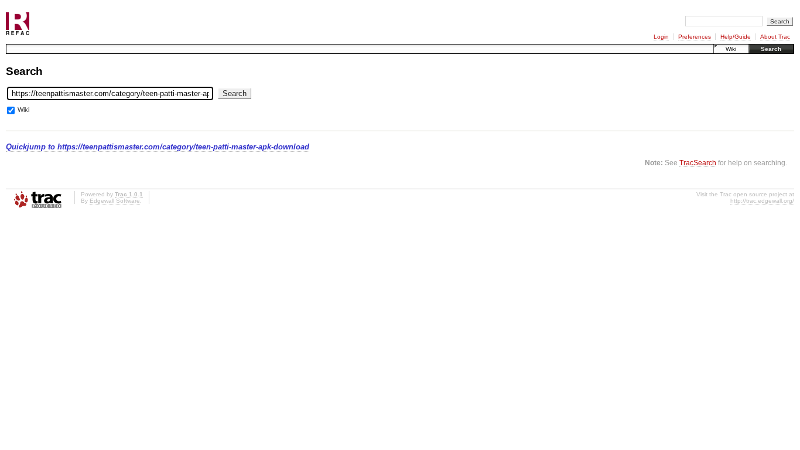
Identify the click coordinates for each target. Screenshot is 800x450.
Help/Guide (735, 36)
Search (771, 49)
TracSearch (697, 162)
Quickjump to (157, 146)
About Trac (775, 36)
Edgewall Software (115, 200)
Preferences (694, 36)
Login (661, 36)
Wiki (731, 49)
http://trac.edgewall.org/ (762, 200)
